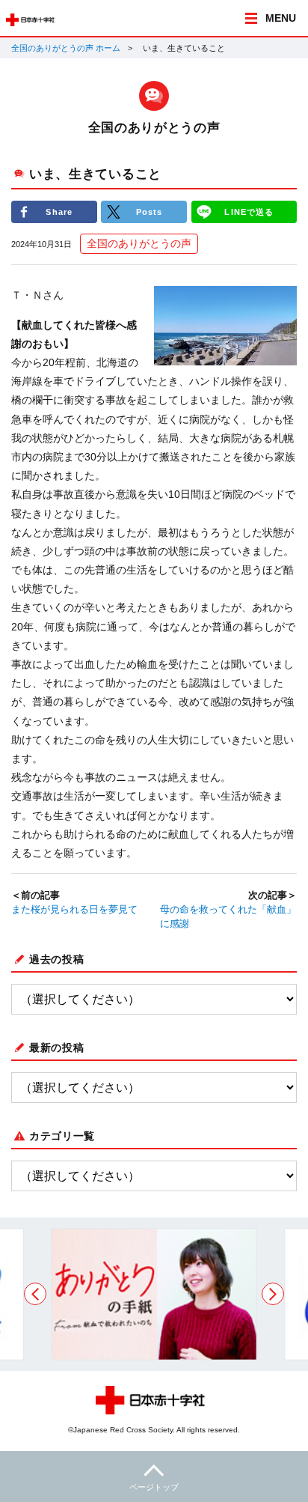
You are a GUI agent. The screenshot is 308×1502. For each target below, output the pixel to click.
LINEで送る (249, 211)
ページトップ (154, 1487)
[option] (154, 1294)
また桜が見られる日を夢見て (74, 909)
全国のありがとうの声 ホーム (65, 47)
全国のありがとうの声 (139, 243)
